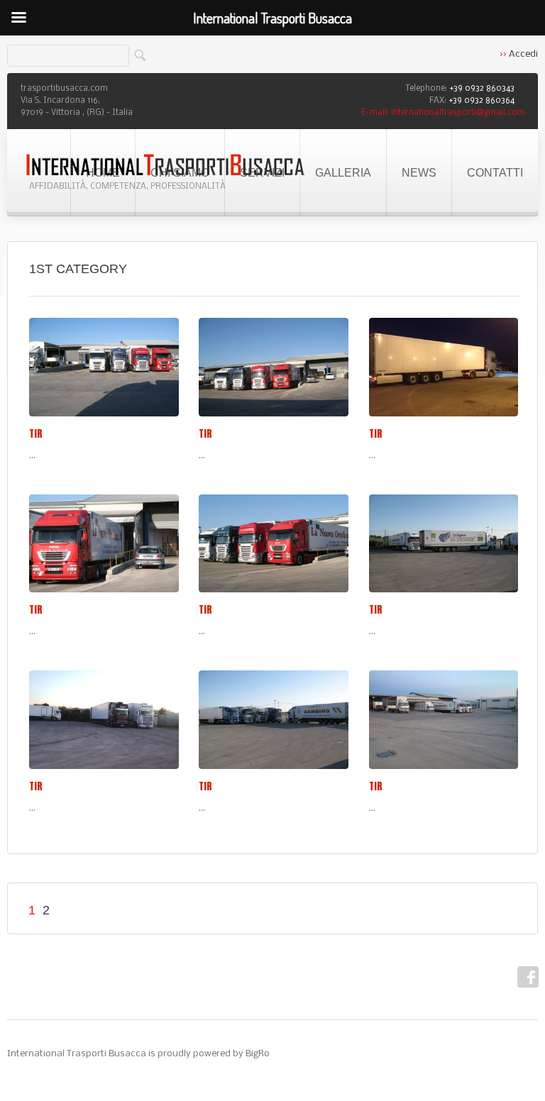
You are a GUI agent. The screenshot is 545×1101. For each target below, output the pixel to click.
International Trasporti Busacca (76, 1053)
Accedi (523, 54)
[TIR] (104, 367)
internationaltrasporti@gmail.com (458, 113)
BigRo (258, 1053)
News (419, 173)
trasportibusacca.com (64, 88)
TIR (36, 433)
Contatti (495, 173)
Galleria (343, 173)
